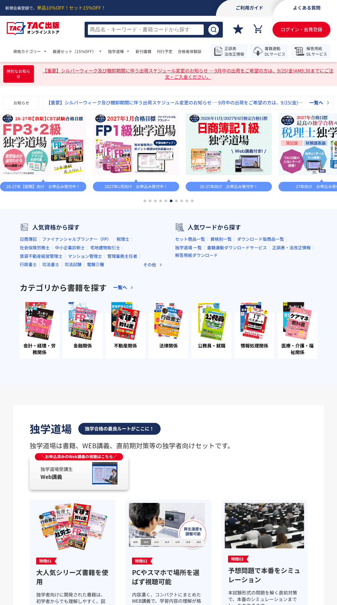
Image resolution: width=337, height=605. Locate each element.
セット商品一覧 (190, 239)
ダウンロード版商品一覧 (260, 239)
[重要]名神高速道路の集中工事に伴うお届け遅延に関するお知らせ (114, 102)
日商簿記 (28, 239)
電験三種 (95, 264)
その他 (149, 264)
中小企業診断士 (70, 247)
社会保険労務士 (35, 247)
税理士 (123, 239)
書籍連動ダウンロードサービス (237, 247)
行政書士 (28, 264)
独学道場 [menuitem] (116, 51)
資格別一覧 (221, 239)
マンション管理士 (85, 256)
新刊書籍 (143, 51)
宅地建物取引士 (105, 247)
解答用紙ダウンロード (196, 255)
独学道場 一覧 (188, 247)
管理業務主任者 (122, 256)
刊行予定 (164, 51)
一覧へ (316, 102)
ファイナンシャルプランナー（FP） (76, 239)
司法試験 (73, 264)
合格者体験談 (189, 51)
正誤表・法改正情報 (291, 247)
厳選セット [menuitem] (74, 51)
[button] (144, 201)
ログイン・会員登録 (301, 29)
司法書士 (50, 264)
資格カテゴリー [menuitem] (27, 51)
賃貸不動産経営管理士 (41, 256)
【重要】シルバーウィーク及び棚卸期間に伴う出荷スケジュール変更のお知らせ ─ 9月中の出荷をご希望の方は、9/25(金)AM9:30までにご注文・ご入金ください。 (187, 74)
